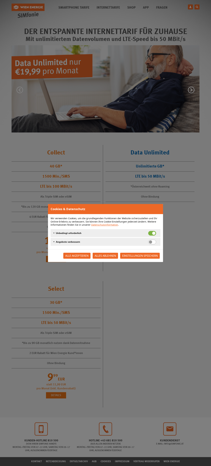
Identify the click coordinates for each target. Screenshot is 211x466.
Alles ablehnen (105, 256)
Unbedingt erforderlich (68, 233)
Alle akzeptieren (77, 256)
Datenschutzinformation (104, 224)
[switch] (152, 242)
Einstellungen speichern (140, 256)
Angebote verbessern (68, 242)
